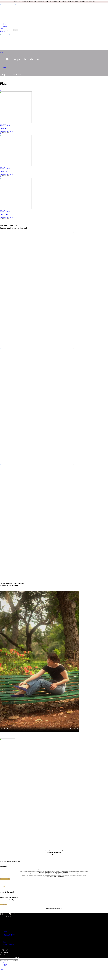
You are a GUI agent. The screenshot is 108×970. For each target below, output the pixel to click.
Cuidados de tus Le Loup (9, 934)
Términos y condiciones (8, 944)
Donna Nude (4, 214)
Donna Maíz (3, 128)
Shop (4, 941)
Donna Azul (3, 171)
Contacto (5, 931)
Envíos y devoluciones (8, 935)
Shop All (4, 67)
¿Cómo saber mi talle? (8, 933)
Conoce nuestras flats (5, 879)
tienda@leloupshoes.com (6, 950)
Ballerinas (2, 131)
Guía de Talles (3, 904)
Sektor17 (17, 957)
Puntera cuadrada (9, 131)
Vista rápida (3, 124)
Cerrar (1, 958)
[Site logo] (7, 21)
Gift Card (5, 942)
